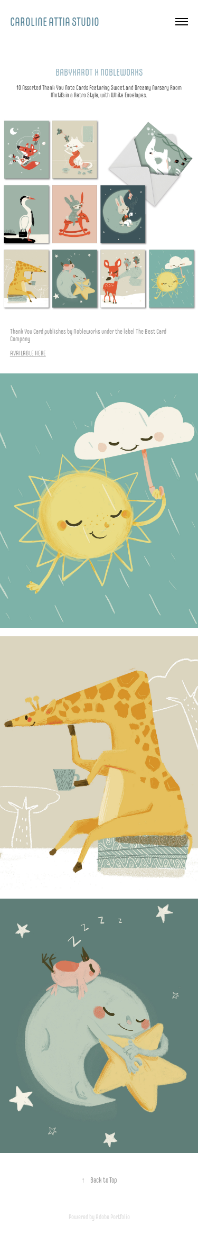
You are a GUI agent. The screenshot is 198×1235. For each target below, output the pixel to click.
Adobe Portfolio (113, 1217)
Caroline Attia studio (54, 22)
